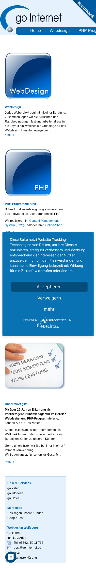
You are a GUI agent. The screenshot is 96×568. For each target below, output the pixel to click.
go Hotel (13, 498)
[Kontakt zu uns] (83, 23)
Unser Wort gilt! (16, 404)
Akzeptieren (49, 286)
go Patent (13, 488)
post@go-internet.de (27, 547)
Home (35, 30)
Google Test (15, 518)
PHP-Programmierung (20, 204)
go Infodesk (15, 493)
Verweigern (49, 297)
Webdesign (60, 30)
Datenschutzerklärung (22, 557)
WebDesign (13, 107)
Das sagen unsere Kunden (25, 513)
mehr (10, 135)
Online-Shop (53, 225)
